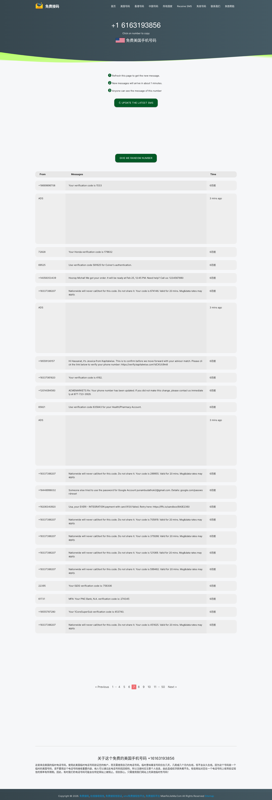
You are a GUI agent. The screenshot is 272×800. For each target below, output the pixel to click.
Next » (172, 687)
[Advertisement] (136, 130)
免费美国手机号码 (141, 40)
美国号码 (125, 6)
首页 (113, 6)
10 (149, 687)
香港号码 (139, 6)
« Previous (102, 687)
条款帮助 (229, 6)
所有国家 (167, 6)
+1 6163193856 (136, 24)
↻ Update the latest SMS (136, 102)
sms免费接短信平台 (133, 795)
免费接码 (84, 795)
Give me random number (136, 158)
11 (155, 687)
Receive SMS (184, 6)
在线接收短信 (97, 795)
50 (163, 687)
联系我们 (215, 6)
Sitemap (209, 795)
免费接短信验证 (114, 795)
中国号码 (153, 6)
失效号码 (201, 6)
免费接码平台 (153, 795)
